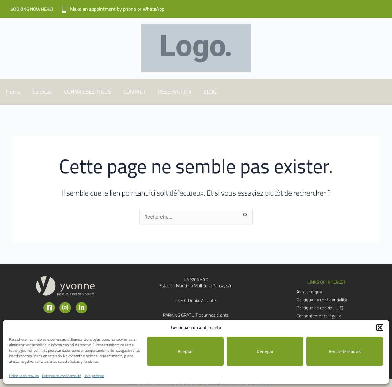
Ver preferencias (345, 351)
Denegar (265, 351)
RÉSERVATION (174, 91)
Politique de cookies (24, 375)
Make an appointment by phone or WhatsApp (117, 8)
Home (13, 91)
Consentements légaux (318, 316)
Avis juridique (94, 375)
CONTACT (134, 91)
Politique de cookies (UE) (319, 308)
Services (42, 91)
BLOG (210, 91)
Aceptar (185, 351)
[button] (380, 327)
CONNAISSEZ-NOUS (87, 91)
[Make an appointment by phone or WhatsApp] (63, 9)
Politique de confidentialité (61, 375)
